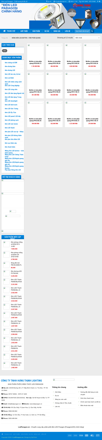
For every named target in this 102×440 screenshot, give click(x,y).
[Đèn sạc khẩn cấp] (3, 143)
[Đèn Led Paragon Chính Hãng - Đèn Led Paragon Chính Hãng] (13, 16)
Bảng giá (57, 31)
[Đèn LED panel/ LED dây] (3, 116)
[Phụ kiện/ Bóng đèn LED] (3, 170)
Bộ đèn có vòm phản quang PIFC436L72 (73, 120)
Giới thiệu (24, 31)
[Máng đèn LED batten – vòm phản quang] (3, 151)
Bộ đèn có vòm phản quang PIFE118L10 (92, 120)
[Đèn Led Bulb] (3, 78)
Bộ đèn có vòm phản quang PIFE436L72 (35, 62)
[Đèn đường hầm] (3, 66)
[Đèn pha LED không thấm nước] (3, 135)
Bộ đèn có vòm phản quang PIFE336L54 (92, 91)
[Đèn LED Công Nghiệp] (3, 86)
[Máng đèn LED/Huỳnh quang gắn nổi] (3, 162)
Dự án (47, 31)
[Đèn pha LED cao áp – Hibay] (3, 132)
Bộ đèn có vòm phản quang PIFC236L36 (92, 62)
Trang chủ (10, 31)
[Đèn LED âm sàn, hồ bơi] (3, 74)
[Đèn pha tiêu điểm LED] (3, 139)
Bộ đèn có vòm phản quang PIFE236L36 (35, 120)
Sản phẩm (36, 31)
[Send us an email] (99, 1)
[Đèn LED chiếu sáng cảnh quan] (3, 82)
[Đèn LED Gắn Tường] (3, 109)
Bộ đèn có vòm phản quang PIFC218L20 (54, 91)
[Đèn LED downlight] (3, 101)
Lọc (4, 50)
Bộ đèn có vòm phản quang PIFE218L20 (54, 62)
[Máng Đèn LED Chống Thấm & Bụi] (3, 155)
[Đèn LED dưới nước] (3, 105)
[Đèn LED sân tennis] (3, 124)
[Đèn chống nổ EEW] (3, 63)
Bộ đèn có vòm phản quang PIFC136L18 (35, 91)
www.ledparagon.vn (36, 404)
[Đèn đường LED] (3, 70)
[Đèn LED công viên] (3, 89)
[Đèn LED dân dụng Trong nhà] (3, 97)
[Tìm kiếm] (92, 31)
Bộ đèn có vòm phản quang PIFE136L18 (54, 120)
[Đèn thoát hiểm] (3, 147)
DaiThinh (34, 437)
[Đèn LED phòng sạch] (3, 120)
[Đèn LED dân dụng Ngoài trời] (3, 93)
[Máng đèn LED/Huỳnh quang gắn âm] (3, 158)
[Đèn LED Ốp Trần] (3, 112)
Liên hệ (67, 31)
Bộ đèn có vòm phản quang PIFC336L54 (73, 62)
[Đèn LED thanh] (3, 128)
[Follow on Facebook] (97, 1)
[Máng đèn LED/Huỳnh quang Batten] (3, 166)
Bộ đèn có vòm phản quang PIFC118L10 (73, 91)
